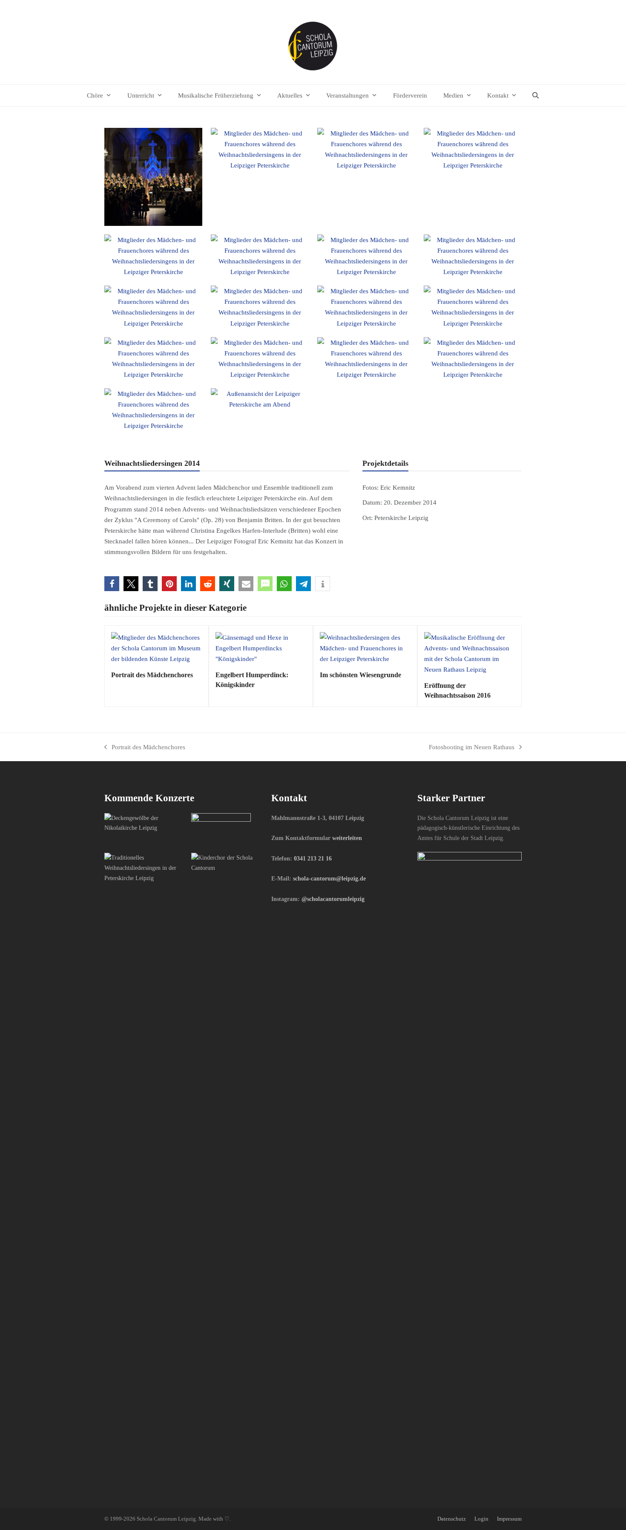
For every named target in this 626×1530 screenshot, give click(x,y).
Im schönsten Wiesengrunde (360, 675)
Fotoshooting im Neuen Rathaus (471, 747)
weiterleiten (347, 837)
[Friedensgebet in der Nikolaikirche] (144, 822)
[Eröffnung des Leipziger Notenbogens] (221, 829)
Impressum (509, 1519)
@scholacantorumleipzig (333, 898)
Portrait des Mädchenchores (152, 675)
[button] (535, 95)
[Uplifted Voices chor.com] (144, 867)
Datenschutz (451, 1519)
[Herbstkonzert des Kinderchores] (231, 862)
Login (481, 1519)
